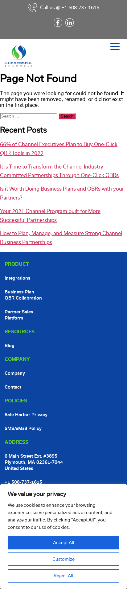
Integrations (17, 278)
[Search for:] (29, 116)
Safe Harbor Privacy (26, 414)
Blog (9, 345)
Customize (63, 559)
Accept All (63, 542)
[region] (63, 536)
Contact (13, 387)
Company (15, 373)
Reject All (63, 575)
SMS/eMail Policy (23, 428)
